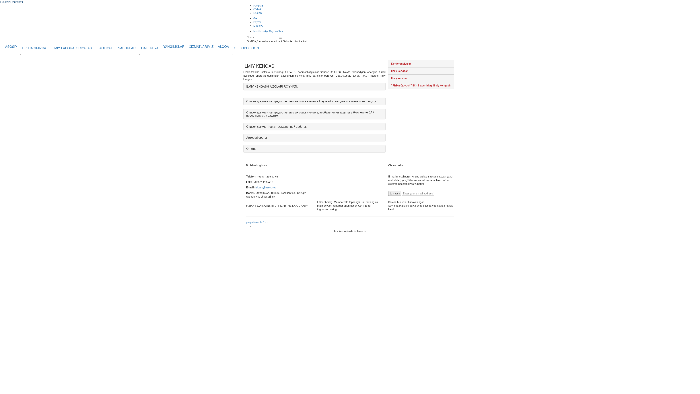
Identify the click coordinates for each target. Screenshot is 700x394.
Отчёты (251, 148)
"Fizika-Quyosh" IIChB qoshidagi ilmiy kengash (421, 85)
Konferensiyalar (401, 63)
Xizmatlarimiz (201, 46)
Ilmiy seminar (399, 78)
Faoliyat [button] (105, 47)
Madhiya (258, 25)
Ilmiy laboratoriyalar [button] (72, 47)
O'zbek (257, 9)
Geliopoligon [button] (246, 47)
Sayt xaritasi (276, 31)
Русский (258, 5)
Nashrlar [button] (127, 47)
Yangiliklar (173, 46)
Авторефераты (256, 137)
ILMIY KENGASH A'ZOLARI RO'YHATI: (272, 86)
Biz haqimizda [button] (34, 47)
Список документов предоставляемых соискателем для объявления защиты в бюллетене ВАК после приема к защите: (310, 114)
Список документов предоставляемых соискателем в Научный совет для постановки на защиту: (311, 101)
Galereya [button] (149, 47)
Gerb (256, 18)
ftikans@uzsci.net (265, 187)
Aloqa (223, 46)
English (257, 13)
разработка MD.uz (257, 222)
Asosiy (11, 46)
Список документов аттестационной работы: (276, 126)
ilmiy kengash (400, 71)
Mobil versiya (261, 31)
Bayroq (257, 22)
